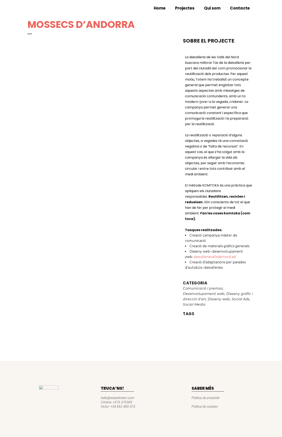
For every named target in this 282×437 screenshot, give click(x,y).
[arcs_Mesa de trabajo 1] (29, 40)
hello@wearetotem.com (117, 398)
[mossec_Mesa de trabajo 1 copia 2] (28, 40)
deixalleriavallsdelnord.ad (215, 257)
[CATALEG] (31, 40)
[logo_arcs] (30, 40)
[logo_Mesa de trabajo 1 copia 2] (27, 40)
